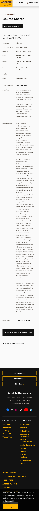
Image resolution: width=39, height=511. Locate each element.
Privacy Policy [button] (9, 501)
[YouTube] (26, 409)
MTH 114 (28, 320)
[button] (19, 3)
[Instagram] (16, 410)
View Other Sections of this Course (18, 332)
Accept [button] (10, 507)
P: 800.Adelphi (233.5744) (19, 403)
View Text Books (21, 85)
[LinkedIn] (31, 410)
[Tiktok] (21, 410)
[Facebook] (7, 409)
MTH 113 (20, 320)
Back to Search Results (14, 343)
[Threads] (12, 410)
